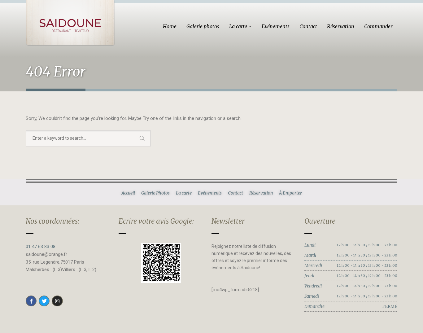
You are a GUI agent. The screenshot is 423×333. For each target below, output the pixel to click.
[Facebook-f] (31, 301)
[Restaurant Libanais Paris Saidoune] (70, 23)
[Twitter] (44, 301)
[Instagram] (57, 301)
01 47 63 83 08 (40, 246)
